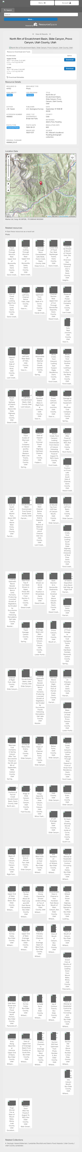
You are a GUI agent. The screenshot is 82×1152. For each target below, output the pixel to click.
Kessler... (10, 626)
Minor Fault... (40, 816)
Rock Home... (67, 452)
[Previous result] (33, 34)
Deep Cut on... (40, 266)
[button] (41, 183)
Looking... (66, 919)
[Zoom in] (8, 156)
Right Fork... (11, 874)
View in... (24, 309)
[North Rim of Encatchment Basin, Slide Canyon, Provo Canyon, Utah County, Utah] (41, 48)
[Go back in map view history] (8, 190)
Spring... (38, 375)
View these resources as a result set (20, 231)
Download (69, 60)
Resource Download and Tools (18, 52)
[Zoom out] (8, 179)
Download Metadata (16, 77)
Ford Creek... (54, 382)
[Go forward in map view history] (8, 187)
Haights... (66, 280)
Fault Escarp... (26, 812)
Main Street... (26, 1127)
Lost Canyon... (26, 407)
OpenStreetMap (63, 216)
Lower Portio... (40, 655)
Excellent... (11, 1130)
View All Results (41, 34)
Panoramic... (67, 989)
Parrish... (10, 536)
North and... (11, 806)
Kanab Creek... (40, 313)
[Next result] (50, 34)
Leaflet (49, 216)
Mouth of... (53, 642)
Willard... (38, 872)
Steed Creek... (54, 319)
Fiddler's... (39, 462)
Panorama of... (12, 1026)
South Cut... (67, 842)
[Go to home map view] (8, 184)
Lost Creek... (67, 312)
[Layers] (72, 157)
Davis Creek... (12, 275)
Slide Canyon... (54, 523)
